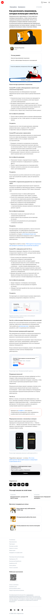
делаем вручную (23, 326)
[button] (44, 2)
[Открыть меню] (49, 2)
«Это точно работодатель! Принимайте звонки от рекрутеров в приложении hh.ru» (23, 459)
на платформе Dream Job (29, 234)
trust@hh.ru (21, 410)
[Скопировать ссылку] (22, 484)
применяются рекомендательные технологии (21, 595)
